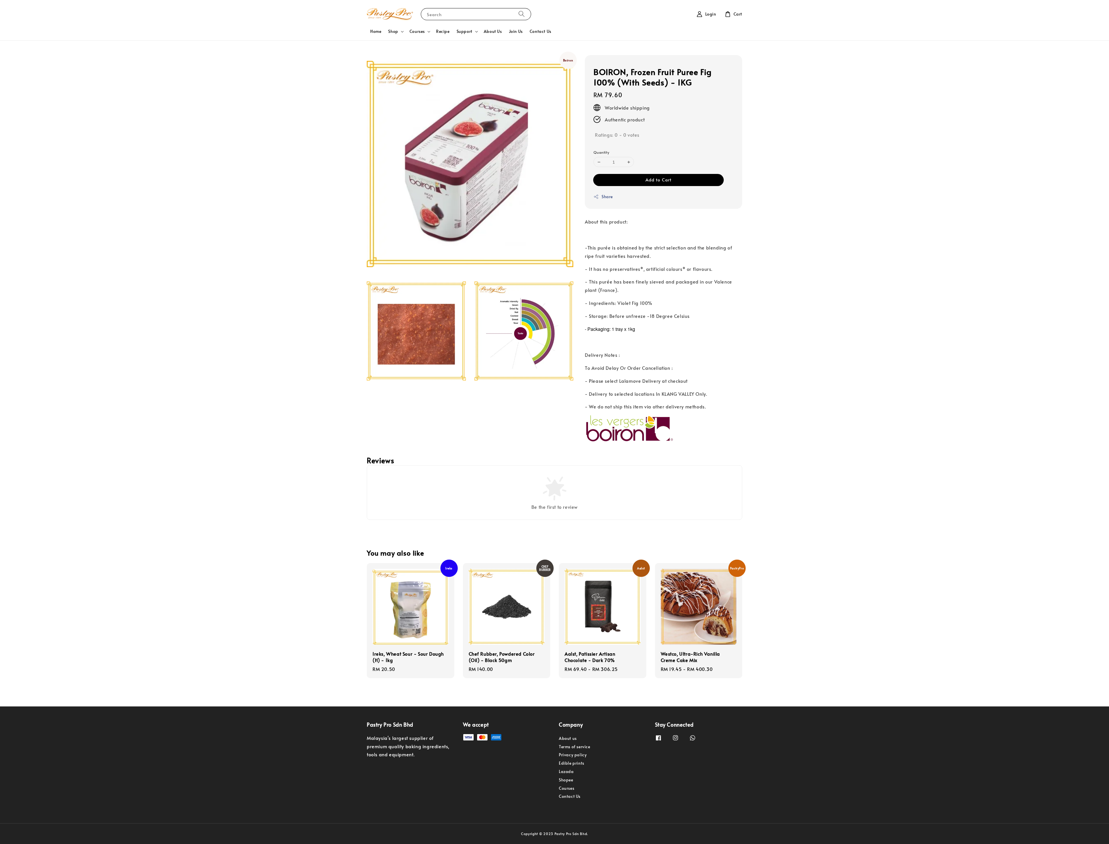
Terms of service (574, 746)
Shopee (566, 780)
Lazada (566, 771)
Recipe (443, 31)
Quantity (601, 152)
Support (464, 31)
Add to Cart (658, 180)
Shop (393, 31)
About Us (493, 31)
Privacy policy (573, 754)
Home (375, 31)
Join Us (516, 31)
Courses (417, 31)
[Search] (521, 14)
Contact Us (540, 31)
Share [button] (607, 196)
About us (568, 738)
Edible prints (571, 763)
